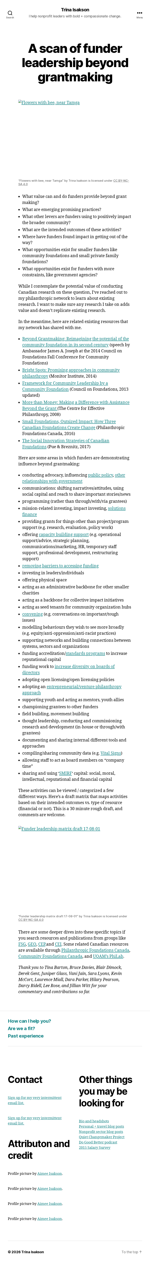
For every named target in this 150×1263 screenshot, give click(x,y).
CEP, (42, 944)
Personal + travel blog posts (101, 1126)
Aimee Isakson (49, 1173)
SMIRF (65, 773)
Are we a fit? (21, 1028)
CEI (58, 944)
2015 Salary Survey (94, 1147)
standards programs (85, 653)
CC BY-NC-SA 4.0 (31, 920)
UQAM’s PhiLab (108, 956)
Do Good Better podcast (98, 1142)
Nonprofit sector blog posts (101, 1132)
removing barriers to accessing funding (60, 566)
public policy (100, 475)
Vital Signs (111, 753)
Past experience (26, 1036)
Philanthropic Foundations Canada (95, 950)
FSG (22, 944)
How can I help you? (29, 1021)
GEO (32, 944)
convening (32, 614)
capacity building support (64, 534)
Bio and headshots (94, 1121)
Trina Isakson (75, 9)
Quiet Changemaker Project (101, 1137)
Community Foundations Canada (50, 956)
